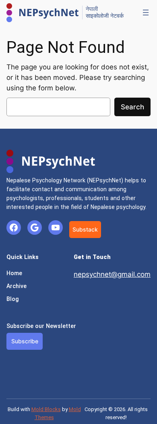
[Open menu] (146, 12)
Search (132, 107)
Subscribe (24, 341)
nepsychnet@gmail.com (112, 274)
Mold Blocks (46, 409)
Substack (85, 229)
